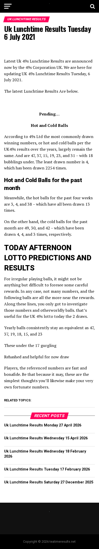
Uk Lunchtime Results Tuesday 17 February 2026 (47, 469)
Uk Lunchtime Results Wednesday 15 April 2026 (46, 438)
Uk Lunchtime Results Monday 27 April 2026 (42, 425)
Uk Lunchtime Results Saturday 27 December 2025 (48, 482)
